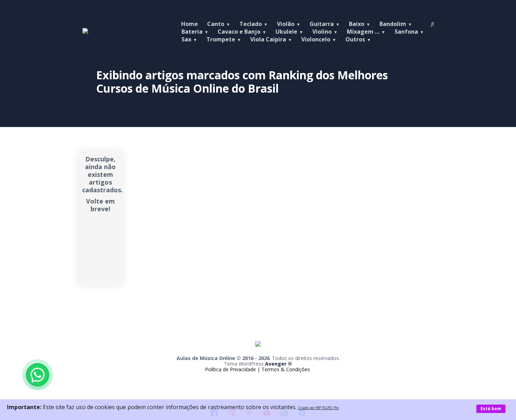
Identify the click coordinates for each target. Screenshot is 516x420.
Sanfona (406, 31)
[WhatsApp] (37, 374)
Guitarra (322, 24)
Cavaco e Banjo (239, 31)
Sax (186, 39)
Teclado (250, 24)
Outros (355, 39)
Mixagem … (363, 31)
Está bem (491, 409)
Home (189, 24)
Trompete (220, 39)
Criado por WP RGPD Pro (318, 407)
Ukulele (286, 31)
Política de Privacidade (231, 369)
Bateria (192, 31)
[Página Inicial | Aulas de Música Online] (85, 31)
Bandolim (392, 24)
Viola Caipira (268, 39)
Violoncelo (315, 39)
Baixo (356, 24)
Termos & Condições (286, 369)
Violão (286, 24)
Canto (215, 24)
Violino (322, 31)
